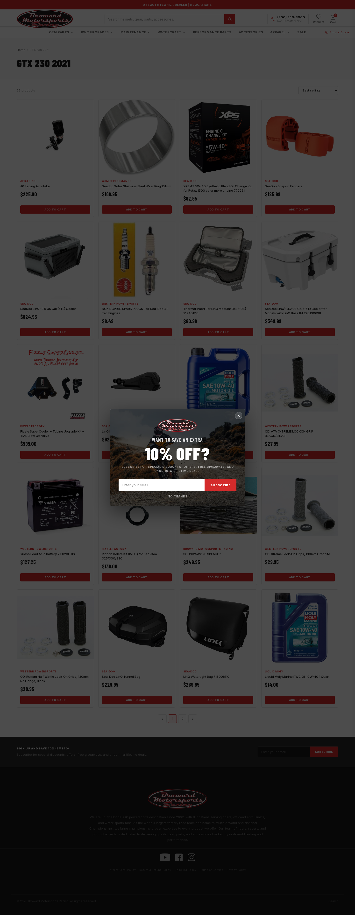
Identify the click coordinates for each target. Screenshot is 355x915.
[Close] (238, 415)
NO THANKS (177, 496)
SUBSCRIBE (220, 485)
